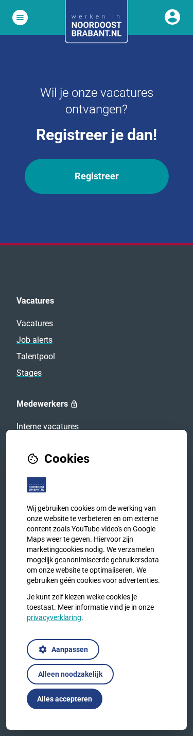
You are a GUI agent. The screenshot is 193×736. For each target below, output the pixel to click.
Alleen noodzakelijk (70, 674)
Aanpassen (63, 649)
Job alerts (34, 340)
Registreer (97, 176)
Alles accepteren (64, 699)
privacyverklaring (54, 617)
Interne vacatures (47, 426)
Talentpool (35, 356)
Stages (29, 373)
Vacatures (34, 323)
